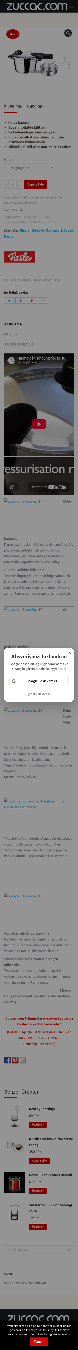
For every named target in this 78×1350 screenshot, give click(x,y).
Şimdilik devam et (39, 693)
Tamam (39, 1341)
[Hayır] (73, 1335)
